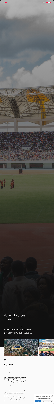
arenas (5, 2)
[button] (52, 395)
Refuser (44, 401)
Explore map (48, 2)
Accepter (38, 401)
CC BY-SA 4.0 (35, 355)
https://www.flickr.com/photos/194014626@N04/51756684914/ (27, 355)
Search (44, 2)
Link (37, 355)
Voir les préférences (50, 401)
